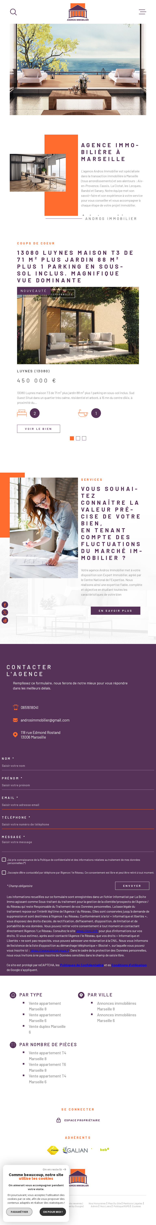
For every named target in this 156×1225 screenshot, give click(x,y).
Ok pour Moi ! (53, 1212)
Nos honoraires (97, 1203)
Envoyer (132, 886)
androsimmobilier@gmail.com (45, 720)
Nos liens (105, 1206)
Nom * (8, 758)
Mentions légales (132, 1203)
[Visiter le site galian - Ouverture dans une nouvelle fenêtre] (75, 1150)
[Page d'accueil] (78, 12)
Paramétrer (19, 1212)
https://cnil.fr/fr (87, 931)
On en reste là (52, 1169)
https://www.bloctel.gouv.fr (49, 950)
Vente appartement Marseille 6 (45, 1017)
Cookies (136, 1206)
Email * (10, 797)
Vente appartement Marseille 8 (45, 1006)
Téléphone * (16, 817)
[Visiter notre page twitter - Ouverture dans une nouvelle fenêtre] (5, 612)
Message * (14, 836)
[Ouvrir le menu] (142, 12)
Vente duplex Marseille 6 (47, 1029)
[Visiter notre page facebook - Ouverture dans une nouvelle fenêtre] (5, 605)
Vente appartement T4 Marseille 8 (47, 1055)
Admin (94, 1206)
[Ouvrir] (13, 12)
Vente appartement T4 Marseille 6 (47, 1079)
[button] (72, 438)
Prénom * (12, 778)
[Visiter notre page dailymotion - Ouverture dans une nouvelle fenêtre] (5, 620)
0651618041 (29, 707)
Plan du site (114, 1203)
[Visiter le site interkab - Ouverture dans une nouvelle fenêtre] (100, 1150)
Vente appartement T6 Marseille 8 (47, 1067)
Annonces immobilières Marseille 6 (116, 1017)
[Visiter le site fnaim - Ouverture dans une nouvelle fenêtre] (53, 1150)
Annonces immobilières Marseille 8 (116, 1006)
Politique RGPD (122, 1206)
